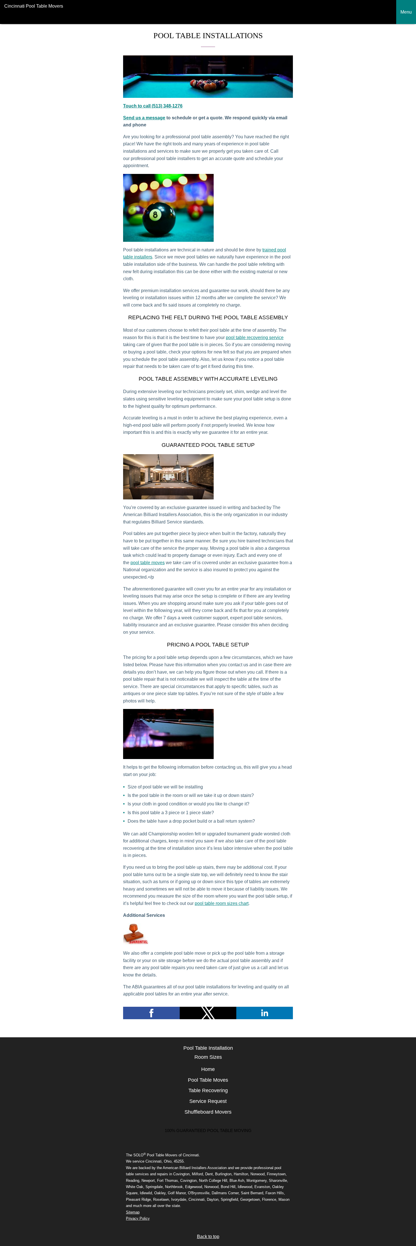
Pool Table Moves (208, 1080)
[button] (151, 1013)
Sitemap (133, 1212)
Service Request (208, 1101)
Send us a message (144, 117)
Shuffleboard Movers (208, 1112)
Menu (406, 12)
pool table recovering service (255, 337)
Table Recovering (208, 1090)
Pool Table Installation (208, 1048)
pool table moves (147, 562)
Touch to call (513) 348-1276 (153, 106)
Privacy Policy (138, 1218)
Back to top (208, 1236)
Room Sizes (208, 1057)
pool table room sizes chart (221, 903)
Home (208, 1069)
